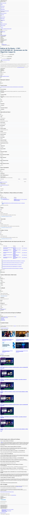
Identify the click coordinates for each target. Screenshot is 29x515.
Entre (1, 29)
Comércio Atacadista (2, 25)
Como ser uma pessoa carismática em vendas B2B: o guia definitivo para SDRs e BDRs (22, 339)
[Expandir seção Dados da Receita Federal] (0, 113)
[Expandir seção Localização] (0, 289)
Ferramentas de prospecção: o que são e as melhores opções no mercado (7, 351)
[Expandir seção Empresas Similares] (0, 243)
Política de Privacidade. (19, 486)
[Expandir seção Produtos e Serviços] (0, 233)
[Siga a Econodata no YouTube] (5, 503)
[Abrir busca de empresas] (1, 33)
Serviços (1, 22)
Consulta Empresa (2, 9)
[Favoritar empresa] (1, 71)
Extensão (1, 4)
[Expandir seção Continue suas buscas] (0, 314)
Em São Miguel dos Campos (4, 317)
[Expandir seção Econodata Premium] (0, 324)
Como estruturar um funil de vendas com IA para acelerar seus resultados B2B (22, 351)
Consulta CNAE (2, 7)
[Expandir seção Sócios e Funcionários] (0, 170)
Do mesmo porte (3, 320)
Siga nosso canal (3, 357)
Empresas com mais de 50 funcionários (6, 510)
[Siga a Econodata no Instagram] (1, 503)
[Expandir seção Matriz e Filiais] (0, 194)
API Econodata (2, 14)
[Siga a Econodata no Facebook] (3, 503)
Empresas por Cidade (4, 511)
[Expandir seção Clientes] (0, 210)
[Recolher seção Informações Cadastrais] (0, 81)
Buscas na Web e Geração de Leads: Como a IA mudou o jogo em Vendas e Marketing (7, 339)
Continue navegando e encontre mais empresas (6, 482)
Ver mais (2, 69)
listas (6, 316)
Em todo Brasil (3, 319)
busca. (15, 316)
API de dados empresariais (20, 67)
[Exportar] (1, 74)
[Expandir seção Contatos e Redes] (0, 276)
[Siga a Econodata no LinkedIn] (2, 503)
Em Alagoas (2, 318)
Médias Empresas (2, 18)
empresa (2, 442)
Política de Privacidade (3, 512)
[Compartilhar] (1, 73)
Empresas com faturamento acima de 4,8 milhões (7, 509)
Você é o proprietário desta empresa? (4, 76)
